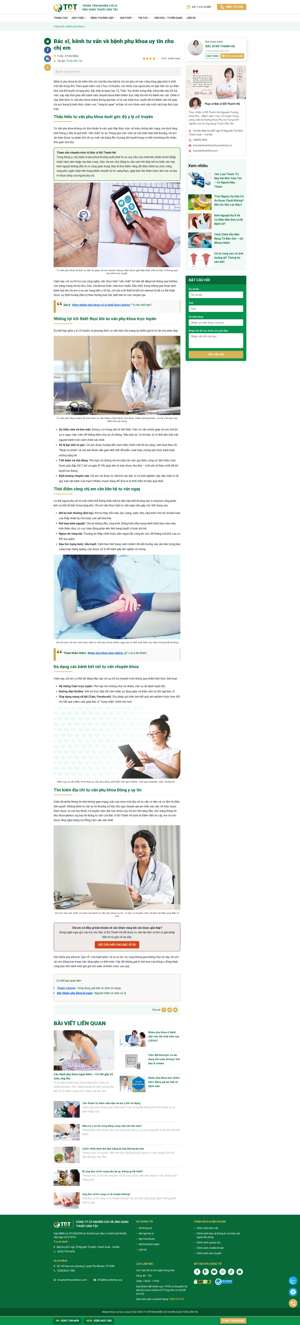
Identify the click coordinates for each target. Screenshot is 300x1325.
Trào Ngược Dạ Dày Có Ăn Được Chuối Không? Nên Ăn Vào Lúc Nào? (229, 200)
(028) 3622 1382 (99, 1320)
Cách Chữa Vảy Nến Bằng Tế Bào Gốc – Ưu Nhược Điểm (228, 238)
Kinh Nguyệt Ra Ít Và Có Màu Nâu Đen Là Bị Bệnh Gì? (228, 219)
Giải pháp (126, 18)
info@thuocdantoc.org (109, 1279)
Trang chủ (61, 18)
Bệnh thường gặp (102, 18)
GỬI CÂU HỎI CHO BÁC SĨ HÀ (117, 944)
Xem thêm (212, 56)
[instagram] (222, 1272)
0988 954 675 (176, 1299)
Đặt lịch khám (234, 56)
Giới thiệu (78, 18)
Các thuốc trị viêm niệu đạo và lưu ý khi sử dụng (111, 1103)
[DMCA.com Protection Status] (202, 1281)
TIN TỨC (143, 18)
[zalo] (205, 1272)
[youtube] (214, 1272)
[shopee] (239, 1272)
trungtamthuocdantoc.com (72, 1279)
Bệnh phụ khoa (75, 26)
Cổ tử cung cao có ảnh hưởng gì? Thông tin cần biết (228, 258)
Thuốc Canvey (66, 988)
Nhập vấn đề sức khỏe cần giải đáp (208, 330)
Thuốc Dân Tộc (73, 60)
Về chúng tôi (145, 1228)
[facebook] (197, 1272)
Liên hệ (191, 18)
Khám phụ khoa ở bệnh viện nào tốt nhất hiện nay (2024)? (163, 1036)
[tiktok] (231, 1272)
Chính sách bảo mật (207, 1228)
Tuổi (191, 303)
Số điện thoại (196, 316)
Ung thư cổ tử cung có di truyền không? (106, 1194)
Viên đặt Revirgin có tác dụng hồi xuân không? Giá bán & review (164, 1059)
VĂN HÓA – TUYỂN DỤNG (168, 18)
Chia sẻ (47, 50)
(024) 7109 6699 (67, 1320)
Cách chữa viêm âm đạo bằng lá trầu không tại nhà (113, 1148)
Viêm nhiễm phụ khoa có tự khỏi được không (101, 305)
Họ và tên (194, 289)
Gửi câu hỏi (216, 354)
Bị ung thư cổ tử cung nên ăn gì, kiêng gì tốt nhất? (112, 1171)
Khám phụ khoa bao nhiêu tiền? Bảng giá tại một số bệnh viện (164, 1082)
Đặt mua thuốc (147, 1238)
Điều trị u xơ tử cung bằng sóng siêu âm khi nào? (112, 1126)
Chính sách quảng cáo (208, 1242)
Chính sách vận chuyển (209, 1253)
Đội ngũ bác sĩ (146, 1233)
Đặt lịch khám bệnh (149, 1244)
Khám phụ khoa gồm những (106, 653)
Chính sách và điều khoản (210, 1247)
